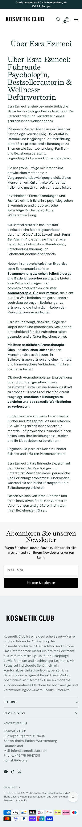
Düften (44, 350)
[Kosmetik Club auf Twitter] (19, 772)
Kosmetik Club (38, 793)
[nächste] (77, 4)
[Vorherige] (5, 4)
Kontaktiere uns (15, 760)
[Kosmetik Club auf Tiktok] (13, 772)
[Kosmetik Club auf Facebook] (6, 772)
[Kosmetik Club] (25, 19)
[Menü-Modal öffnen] (76, 19)
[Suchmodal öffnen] (58, 19)
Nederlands (10, 787)
